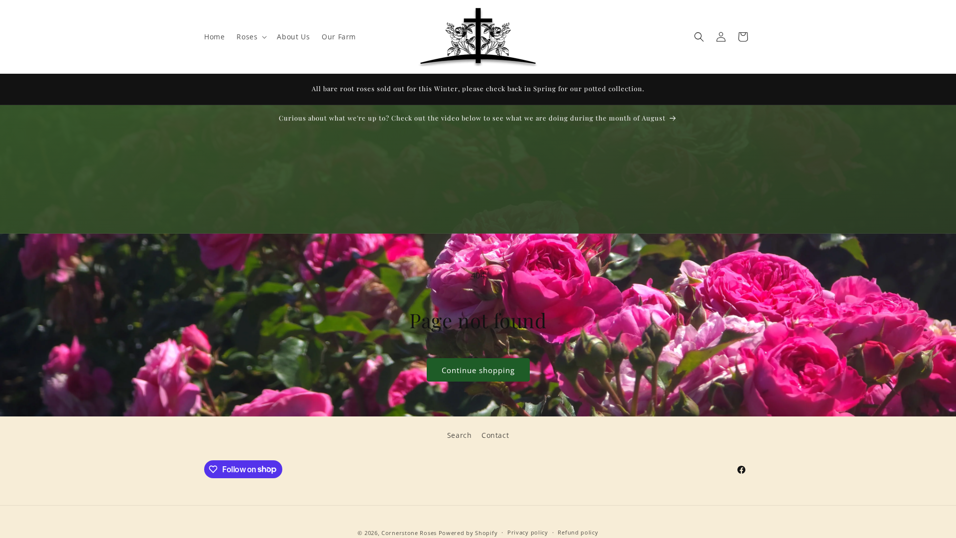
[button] (251, 36)
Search (459, 435)
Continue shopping (478, 370)
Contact (495, 435)
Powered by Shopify (468, 533)
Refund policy (578, 532)
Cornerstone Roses (409, 533)
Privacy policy (527, 532)
